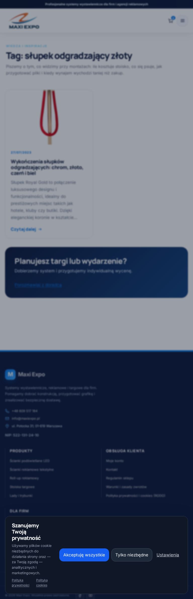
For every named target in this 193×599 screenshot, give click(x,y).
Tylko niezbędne (131, 554)
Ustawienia (168, 554)
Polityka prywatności (20, 582)
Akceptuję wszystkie (84, 554)
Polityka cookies (42, 582)
